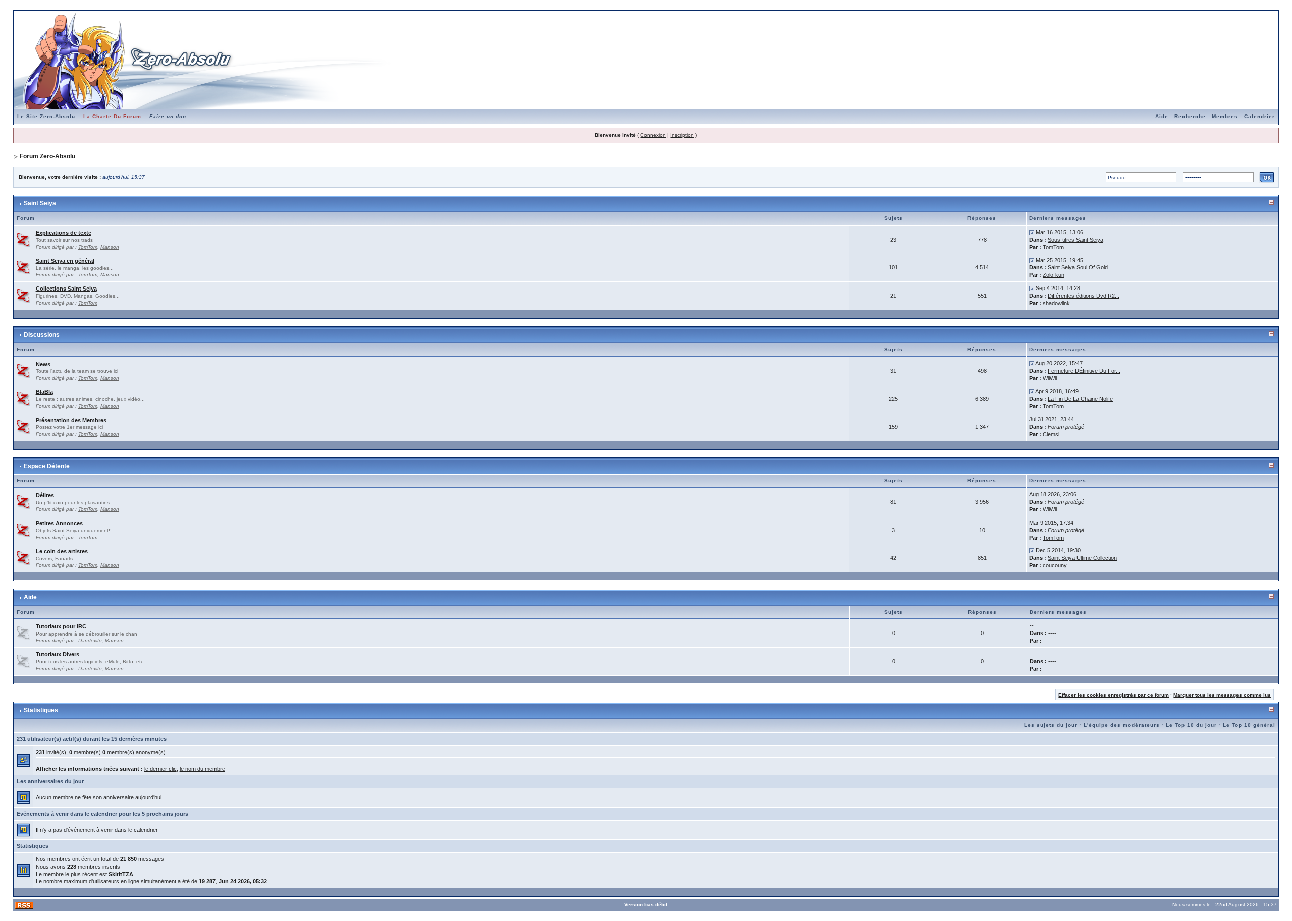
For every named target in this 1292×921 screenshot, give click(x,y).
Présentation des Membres (71, 420)
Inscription (682, 135)
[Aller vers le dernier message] (1031, 232)
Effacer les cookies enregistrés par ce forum (1113, 695)
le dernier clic (160, 769)
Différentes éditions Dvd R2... (1083, 296)
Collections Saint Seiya (66, 288)
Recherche (1190, 116)
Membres (1225, 116)
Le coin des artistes (62, 551)
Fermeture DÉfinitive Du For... (1084, 371)
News (43, 364)
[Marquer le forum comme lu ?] (23, 239)
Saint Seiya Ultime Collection (1082, 558)
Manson (109, 247)
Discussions (42, 334)
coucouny (1055, 565)
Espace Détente (47, 466)
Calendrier (1259, 116)
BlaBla (44, 392)
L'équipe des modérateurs (1122, 725)
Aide (1161, 116)
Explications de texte (63, 232)
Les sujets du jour (1051, 725)
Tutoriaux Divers (57, 654)
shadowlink (1056, 303)
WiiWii (1050, 378)
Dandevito (90, 640)
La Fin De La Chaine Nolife (1080, 399)
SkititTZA (121, 874)
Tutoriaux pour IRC (61, 626)
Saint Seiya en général (65, 261)
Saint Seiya (40, 203)
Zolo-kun (1053, 275)
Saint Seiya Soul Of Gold (1078, 267)
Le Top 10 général (1249, 725)
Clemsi (1051, 434)
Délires (45, 495)
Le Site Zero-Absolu (46, 116)
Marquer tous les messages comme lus (1222, 695)
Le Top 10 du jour (1191, 725)
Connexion (653, 135)
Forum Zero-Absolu (47, 156)
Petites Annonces (59, 523)
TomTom (87, 247)
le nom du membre (202, 769)
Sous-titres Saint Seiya (1075, 240)
